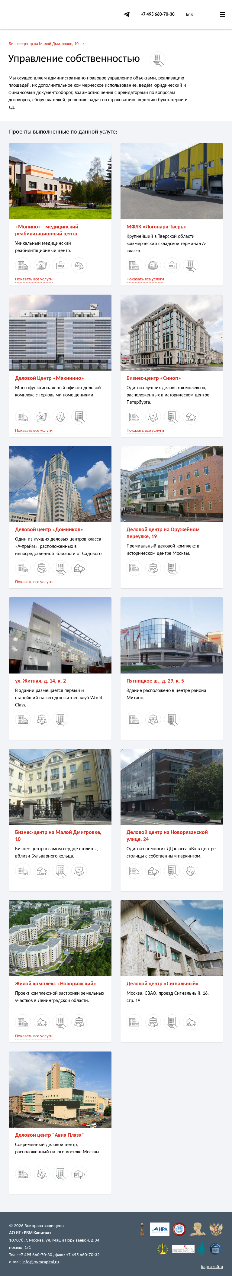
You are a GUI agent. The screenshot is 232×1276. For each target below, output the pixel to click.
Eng (189, 14)
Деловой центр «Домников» (49, 530)
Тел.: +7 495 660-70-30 (31, 1255)
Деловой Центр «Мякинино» (49, 378)
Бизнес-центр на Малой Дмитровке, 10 (44, 44)
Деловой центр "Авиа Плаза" (49, 1135)
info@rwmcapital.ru (40, 1262)
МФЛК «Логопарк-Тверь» (156, 227)
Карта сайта (212, 1267)
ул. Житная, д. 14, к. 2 (40, 681)
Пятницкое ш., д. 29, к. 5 (155, 681)
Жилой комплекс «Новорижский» (55, 984)
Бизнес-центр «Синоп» (154, 378)
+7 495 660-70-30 (158, 14)
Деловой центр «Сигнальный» (163, 984)
